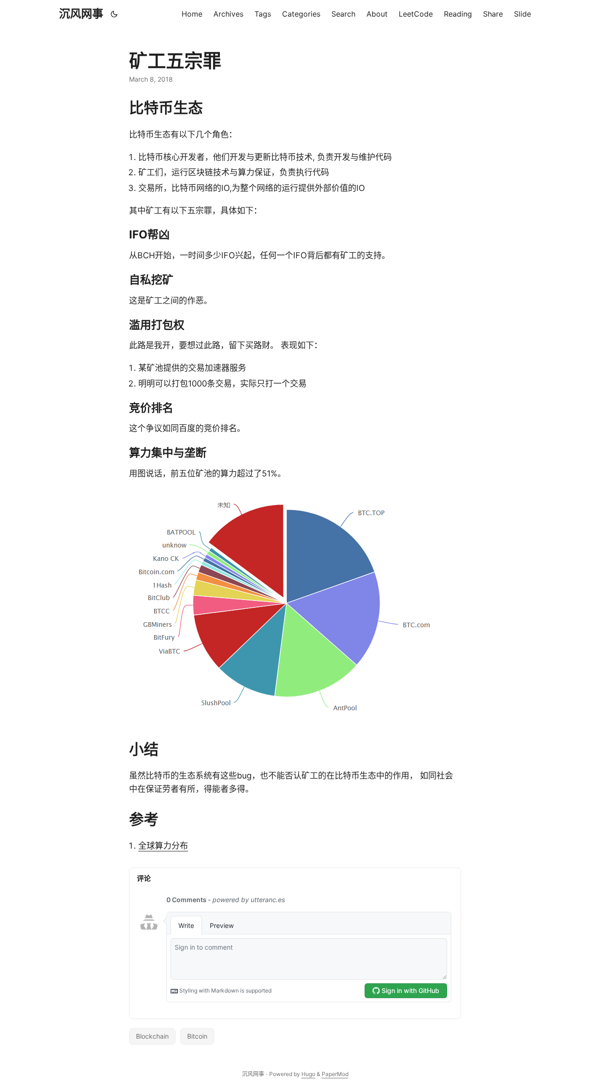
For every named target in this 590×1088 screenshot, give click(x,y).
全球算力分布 (163, 845)
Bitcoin (197, 1036)
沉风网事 (81, 13)
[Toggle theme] (114, 14)
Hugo (308, 1073)
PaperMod (335, 1073)
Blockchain (152, 1036)
